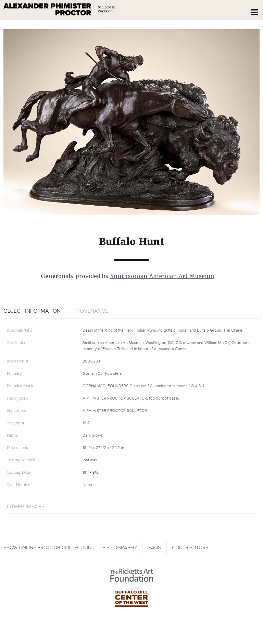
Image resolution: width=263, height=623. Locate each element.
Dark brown (93, 435)
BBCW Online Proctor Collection (47, 547)
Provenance (90, 311)
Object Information (32, 311)
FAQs (154, 547)
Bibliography (119, 547)
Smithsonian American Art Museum (162, 276)
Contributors (190, 547)
